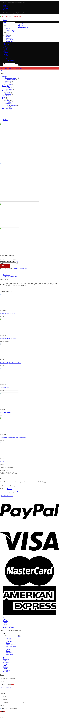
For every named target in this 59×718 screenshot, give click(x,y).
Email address (4, 702)
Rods (7, 33)
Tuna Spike (9, 38)
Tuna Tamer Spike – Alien (7, 462)
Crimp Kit (6, 48)
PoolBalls (3, 261)
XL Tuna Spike (9, 87)
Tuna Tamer (8, 84)
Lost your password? (6, 687)
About (5, 10)
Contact (5, 8)
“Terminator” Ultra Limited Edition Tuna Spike (13, 437)
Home (1, 68)
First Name (3, 696)
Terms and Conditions (9, 627)
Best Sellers (6, 56)
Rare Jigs (6, 44)
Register (2, 711)
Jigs (4, 43)
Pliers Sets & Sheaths (8, 91)
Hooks (8, 28)
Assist (7, 107)
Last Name (3, 699)
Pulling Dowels (10, 30)
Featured (5, 116)
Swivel (8, 36)
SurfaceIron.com (10, 79)
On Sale (5, 52)
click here (9, 489)
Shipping (5, 6)
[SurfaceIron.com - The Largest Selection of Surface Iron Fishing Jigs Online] (10, 16)
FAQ (4, 5)
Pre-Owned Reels (11, 32)
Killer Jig (8, 81)
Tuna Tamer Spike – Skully (7, 313)
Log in (12, 684)
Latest (5, 54)
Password (3, 681)
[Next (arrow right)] (2, 717)
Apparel (20, 24)
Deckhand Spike (4, 387)
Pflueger (7, 103)
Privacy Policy (7, 625)
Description (6, 275)
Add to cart (5, 266)
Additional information (10, 276)
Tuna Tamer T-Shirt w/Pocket (8, 338)
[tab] (31, 275)
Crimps (5, 49)
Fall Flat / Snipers (7, 108)
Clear (16, 261)
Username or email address (8, 678)
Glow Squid (21, 27)
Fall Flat (20, 25)
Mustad (7, 100)
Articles (5, 617)
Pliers (4, 51)
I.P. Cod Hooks (12, 105)
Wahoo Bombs (10, 41)
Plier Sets (8, 94)
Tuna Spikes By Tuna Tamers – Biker (10, 363)
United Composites (10, 78)
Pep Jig (7, 82)
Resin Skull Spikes (5, 412)
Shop (4, 22)
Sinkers (8, 35)
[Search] (19, 65)
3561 (9, 102)
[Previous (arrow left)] (0, 717)
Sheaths (7, 92)
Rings (4, 46)
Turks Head (9, 40)
